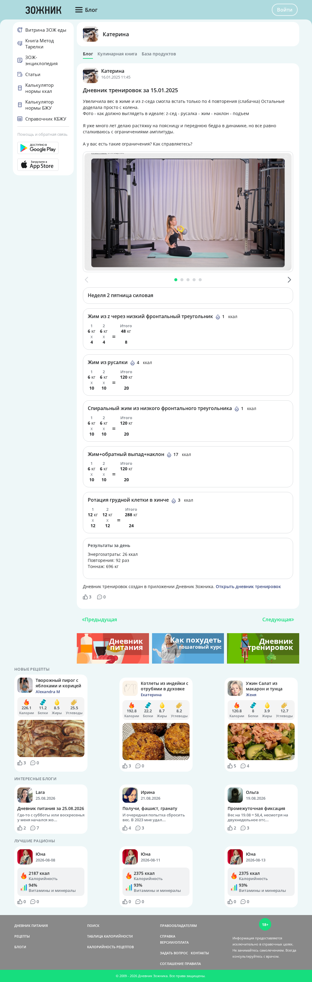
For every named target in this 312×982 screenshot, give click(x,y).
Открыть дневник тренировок (248, 586)
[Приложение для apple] (43, 165)
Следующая (276, 619)
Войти (284, 9)
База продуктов (159, 54)
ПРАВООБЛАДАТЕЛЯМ (178, 925)
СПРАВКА (167, 936)
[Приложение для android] (43, 148)
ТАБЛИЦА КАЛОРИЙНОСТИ (110, 936)
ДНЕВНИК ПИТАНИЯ (31, 925)
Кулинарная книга (117, 54)
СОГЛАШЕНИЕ (172, 963)
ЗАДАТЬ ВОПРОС (174, 953)
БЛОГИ (20, 947)
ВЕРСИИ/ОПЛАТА (174, 942)
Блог (88, 54)
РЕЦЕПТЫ (22, 936)
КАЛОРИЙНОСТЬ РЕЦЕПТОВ (110, 947)
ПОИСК (93, 925)
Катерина (116, 34)
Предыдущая (101, 619)
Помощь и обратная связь (42, 134)
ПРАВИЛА (193, 963)
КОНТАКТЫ (200, 953)
